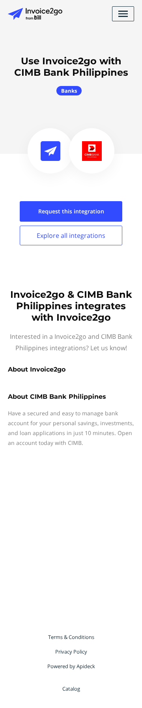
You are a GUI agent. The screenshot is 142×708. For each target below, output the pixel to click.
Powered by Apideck (71, 666)
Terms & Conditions (71, 637)
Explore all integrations (71, 235)
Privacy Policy (71, 651)
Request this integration (71, 211)
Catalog (71, 688)
